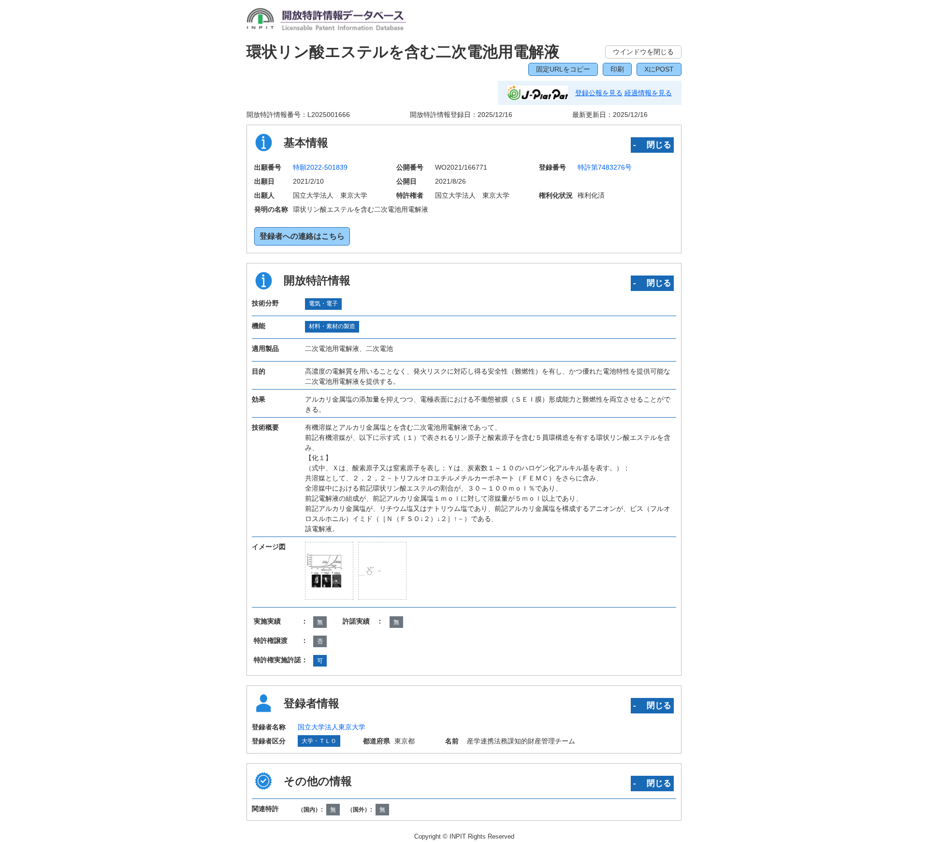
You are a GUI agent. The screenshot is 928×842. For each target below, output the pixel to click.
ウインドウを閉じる (643, 52)
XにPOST (659, 69)
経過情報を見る (648, 93)
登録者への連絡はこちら (302, 236)
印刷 (617, 69)
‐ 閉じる (652, 144)
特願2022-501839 (320, 167)
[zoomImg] (329, 570)
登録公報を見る (599, 93)
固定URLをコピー (563, 69)
